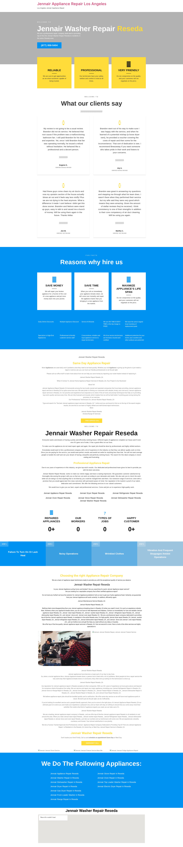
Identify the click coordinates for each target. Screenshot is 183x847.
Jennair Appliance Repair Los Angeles (71, 3)
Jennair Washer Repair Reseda (91, 433)
